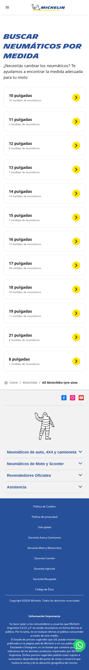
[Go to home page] (48, 7)
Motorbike (30, 382)
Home (14, 382)
